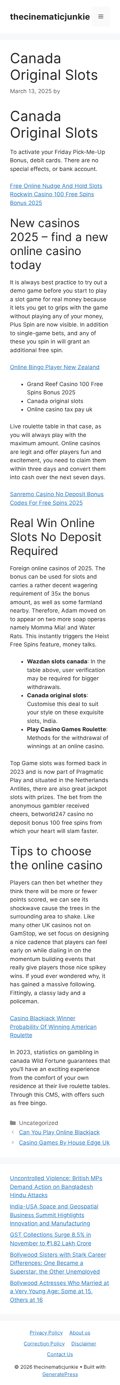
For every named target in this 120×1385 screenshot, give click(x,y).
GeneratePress (60, 1374)
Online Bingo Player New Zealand (55, 367)
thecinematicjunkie (50, 17)
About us (79, 1332)
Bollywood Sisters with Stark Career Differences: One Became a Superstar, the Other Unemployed (58, 1263)
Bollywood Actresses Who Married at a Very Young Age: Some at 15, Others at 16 (59, 1291)
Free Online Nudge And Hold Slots (56, 186)
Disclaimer (83, 1343)
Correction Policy (44, 1343)
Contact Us (60, 1354)
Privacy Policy (46, 1332)
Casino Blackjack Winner (42, 1018)
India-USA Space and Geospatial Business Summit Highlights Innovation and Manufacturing (54, 1215)
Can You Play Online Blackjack (59, 1132)
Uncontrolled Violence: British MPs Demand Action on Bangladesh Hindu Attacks (56, 1186)
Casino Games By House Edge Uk (64, 1142)
